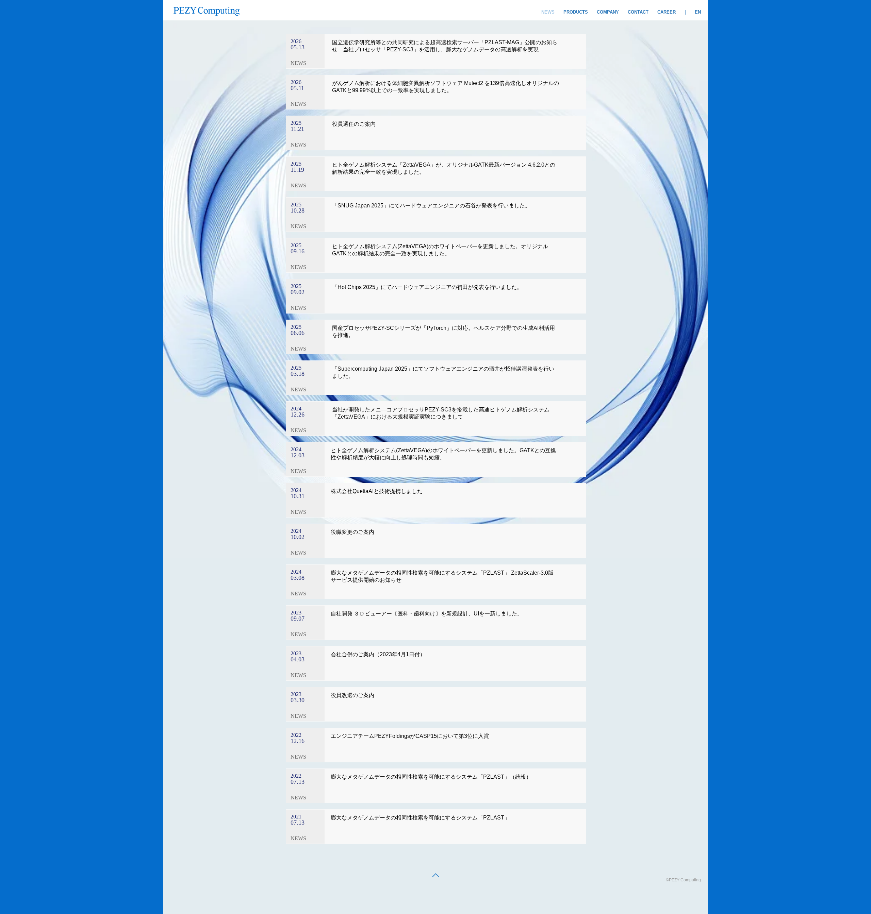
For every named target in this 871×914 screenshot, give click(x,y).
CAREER (666, 12)
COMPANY (608, 12)
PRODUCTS (575, 12)
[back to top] (435, 876)
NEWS (548, 12)
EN (698, 12)
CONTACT (638, 12)
